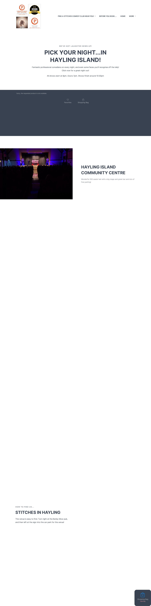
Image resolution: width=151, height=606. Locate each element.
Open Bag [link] (142, 601)
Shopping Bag (83, 102)
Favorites (67, 102)
